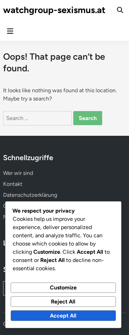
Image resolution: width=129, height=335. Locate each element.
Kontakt (12, 184)
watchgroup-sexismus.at (54, 9)
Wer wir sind (18, 173)
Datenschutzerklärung (30, 195)
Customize (63, 287)
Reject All (63, 301)
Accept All (63, 315)
